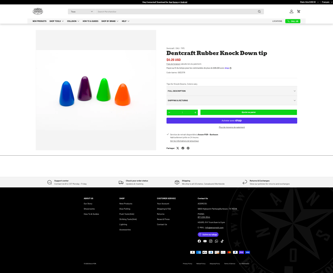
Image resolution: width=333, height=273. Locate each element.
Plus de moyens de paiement (232, 127)
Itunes (175, 2)
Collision (71, 21)
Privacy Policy (187, 263)
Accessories (125, 229)
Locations (277, 21)
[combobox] (166, 11)
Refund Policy (201, 263)
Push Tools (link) (126, 214)
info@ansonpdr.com (214, 227)
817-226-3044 (204, 217)
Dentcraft (170, 48)
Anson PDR (92, 263)
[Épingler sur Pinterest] (188, 148)
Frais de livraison (173, 64)
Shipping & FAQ (164, 208)
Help (124, 21)
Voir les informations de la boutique (184, 141)
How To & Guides (90, 21)
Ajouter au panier (249, 112)
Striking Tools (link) (128, 219)
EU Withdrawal (244, 263)
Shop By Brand (108, 21)
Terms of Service (229, 263)
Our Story (88, 203)
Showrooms (89, 208)
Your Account (163, 203)
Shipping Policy (215, 263)
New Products (39, 21)
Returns (160, 214)
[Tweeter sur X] (177, 148)
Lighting (123, 224)
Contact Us (162, 224)
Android (183, 2)
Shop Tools (55, 21)
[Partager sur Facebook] (182, 148)
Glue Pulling (124, 208)
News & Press (163, 219)
